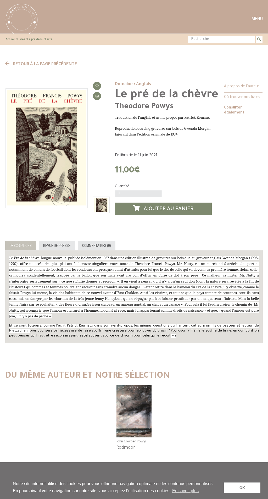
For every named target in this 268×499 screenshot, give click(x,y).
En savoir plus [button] (185, 491)
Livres (21, 39)
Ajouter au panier (167, 210)
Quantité (122, 186)
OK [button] (242, 488)
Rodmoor (125, 448)
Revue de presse (57, 245)
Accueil (10, 39)
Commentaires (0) (96, 245)
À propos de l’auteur (241, 87)
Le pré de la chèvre (39, 39)
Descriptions (21, 245)
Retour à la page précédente (44, 64)
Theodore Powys (144, 107)
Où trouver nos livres (242, 97)
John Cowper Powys (131, 442)
